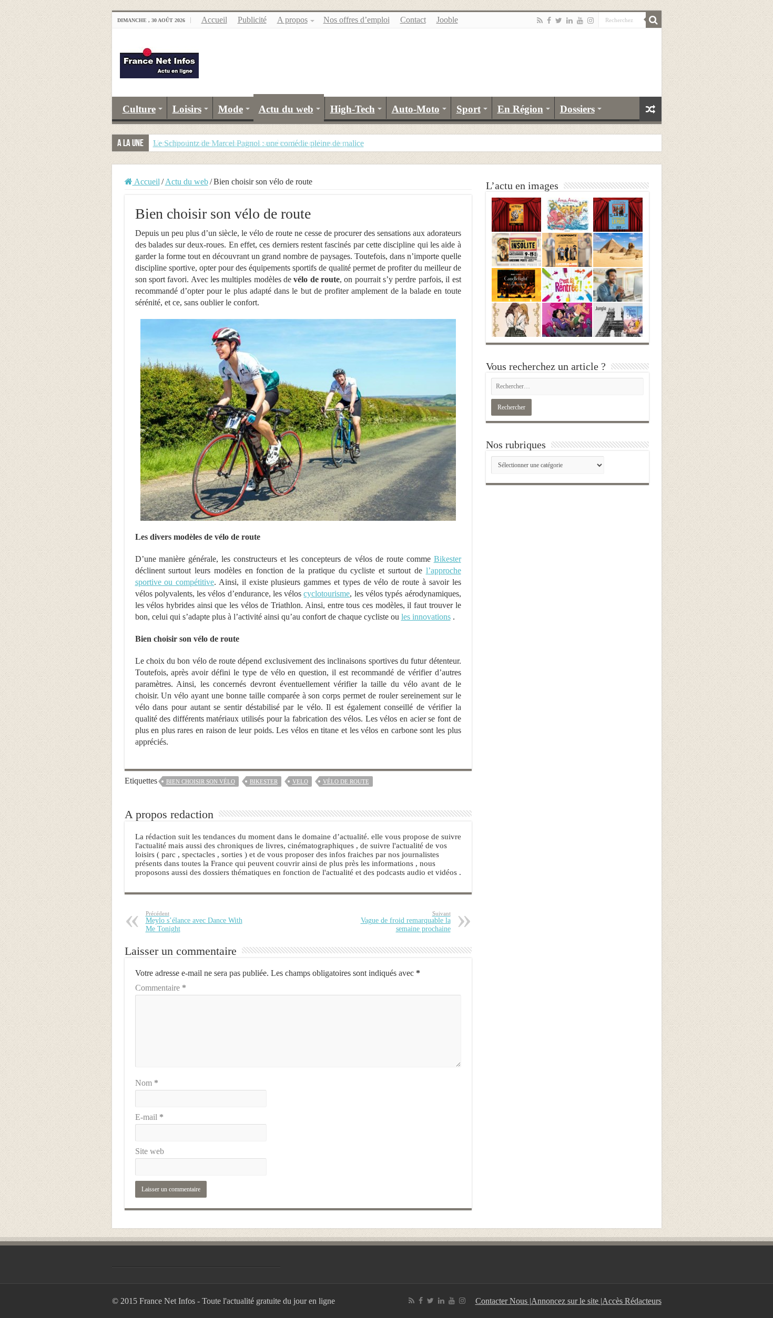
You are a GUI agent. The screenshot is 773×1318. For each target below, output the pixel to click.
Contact (413, 19)
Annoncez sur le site (566, 1300)
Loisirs (186, 109)
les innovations (426, 616)
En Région (520, 109)
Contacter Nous (502, 1300)
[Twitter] (558, 20)
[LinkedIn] (569, 20)
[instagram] (590, 20)
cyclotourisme (326, 593)
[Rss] (540, 20)
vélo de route (346, 781)
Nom (146, 1082)
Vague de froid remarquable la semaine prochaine (406, 921)
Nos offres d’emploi (356, 19)
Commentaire (160, 987)
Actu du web (286, 109)
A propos (292, 19)
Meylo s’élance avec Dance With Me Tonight (194, 921)
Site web (149, 1151)
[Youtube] (580, 20)
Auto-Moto (416, 109)
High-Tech (352, 109)
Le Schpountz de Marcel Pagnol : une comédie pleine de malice (258, 143)
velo (300, 781)
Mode (230, 109)
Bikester (447, 558)
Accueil (214, 19)
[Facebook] (549, 20)
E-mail (149, 1117)
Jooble (447, 19)
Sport (468, 109)
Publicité (252, 19)
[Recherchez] (654, 20)
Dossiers (577, 109)
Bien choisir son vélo (200, 781)
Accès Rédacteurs (632, 1300)
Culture (139, 109)
